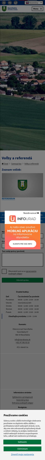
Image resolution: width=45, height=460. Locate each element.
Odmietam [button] (22, 448)
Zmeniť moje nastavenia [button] (22, 454)
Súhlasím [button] (22, 441)
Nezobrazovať (30, 213)
